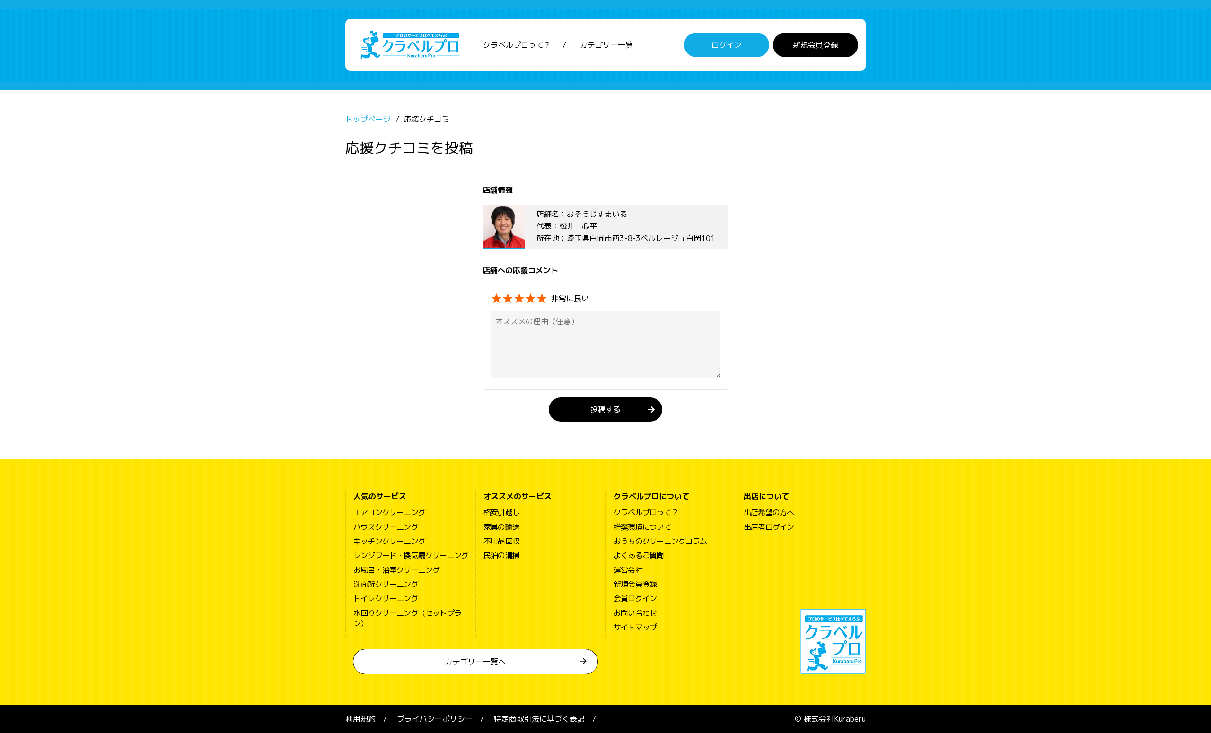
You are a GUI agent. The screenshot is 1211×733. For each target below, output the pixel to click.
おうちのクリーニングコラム (660, 541)
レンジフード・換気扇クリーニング (410, 555)
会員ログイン (635, 598)
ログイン (726, 45)
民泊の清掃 (501, 555)
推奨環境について (642, 527)
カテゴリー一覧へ (475, 661)
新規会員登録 (815, 45)
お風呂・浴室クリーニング (396, 570)
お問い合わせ (635, 613)
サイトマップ (635, 627)
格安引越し (501, 512)
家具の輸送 (501, 527)
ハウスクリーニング (385, 527)
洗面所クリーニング (385, 584)
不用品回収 (501, 541)
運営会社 (628, 570)
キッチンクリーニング (389, 541)
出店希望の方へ (769, 512)
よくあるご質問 (639, 555)
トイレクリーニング (385, 598)
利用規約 (360, 719)
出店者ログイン (769, 527)
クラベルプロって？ (517, 45)
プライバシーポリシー (435, 719)
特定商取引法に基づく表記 (539, 719)
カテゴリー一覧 (606, 45)
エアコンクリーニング (389, 512)
